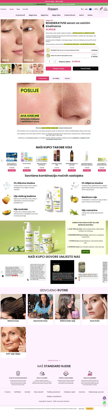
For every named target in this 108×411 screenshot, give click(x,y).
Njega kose (33, 15)
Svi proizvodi (20, 15)
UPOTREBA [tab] (56, 78)
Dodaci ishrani (70, 15)
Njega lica (44, 15)
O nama (7, 392)
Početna (3, 9)
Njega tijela (56, 15)
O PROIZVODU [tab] (42, 78)
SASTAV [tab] (67, 78)
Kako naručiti (38, 392)
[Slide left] (2, 160)
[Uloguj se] (96, 9)
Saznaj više (81, 408)
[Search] (82, 9)
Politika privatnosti (53, 392)
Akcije (11, 9)
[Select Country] (91, 9)
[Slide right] (43, 69)
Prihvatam (89, 408)
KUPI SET (85, 251)
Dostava (82, 392)
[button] (6, 69)
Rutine (90, 15)
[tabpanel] (54, 111)
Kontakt (25, 9)
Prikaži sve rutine (53, 360)
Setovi (81, 15)
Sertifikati (17, 392)
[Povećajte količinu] (55, 62)
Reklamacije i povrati (96, 392)
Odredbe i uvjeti (69, 392)
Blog (18, 9)
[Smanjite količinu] (55, 61)
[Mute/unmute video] (89, 122)
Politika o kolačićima (54, 396)
